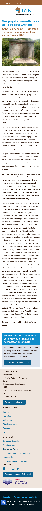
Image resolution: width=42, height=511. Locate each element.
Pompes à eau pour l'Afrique (15, 461)
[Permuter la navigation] (4, 11)
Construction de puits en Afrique (17, 453)
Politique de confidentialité (25, 497)
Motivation (7, 420)
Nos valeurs (7, 416)
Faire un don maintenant (14, 402)
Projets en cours (9, 445)
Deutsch (17, 4)
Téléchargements (10, 424)
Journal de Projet (10, 449)
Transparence (8, 428)
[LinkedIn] (18, 468)
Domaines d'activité (11, 441)
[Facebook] (4, 468)
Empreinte (7, 497)
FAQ (4, 432)
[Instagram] (9, 468)
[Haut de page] (38, 506)
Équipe (6, 412)
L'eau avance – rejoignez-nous (17, 363)
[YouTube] (13, 468)
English (6, 4)
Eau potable (8, 457)
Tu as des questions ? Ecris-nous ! (18, 474)
